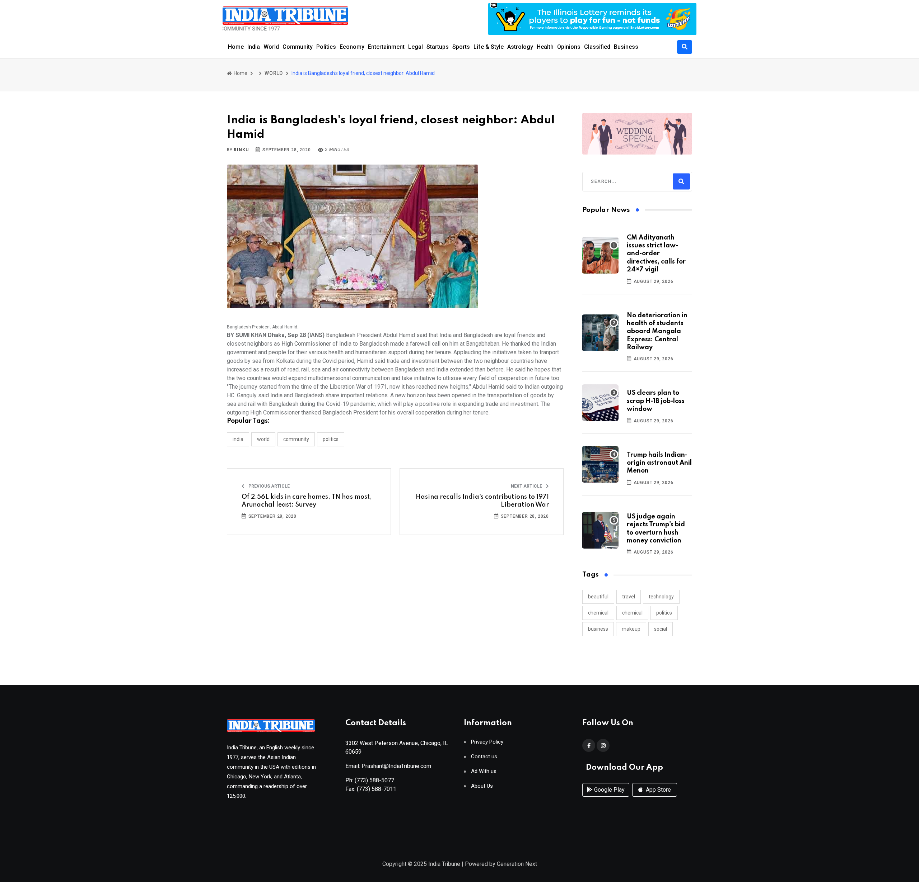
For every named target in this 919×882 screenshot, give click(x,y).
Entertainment (386, 46)
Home (236, 46)
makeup (631, 629)
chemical (598, 613)
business (598, 629)
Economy (352, 46)
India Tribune (444, 863)
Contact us (484, 756)
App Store (657, 789)
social (660, 629)
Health (545, 46)
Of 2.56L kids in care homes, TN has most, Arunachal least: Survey (307, 501)
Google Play (609, 789)
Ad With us (483, 771)
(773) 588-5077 (374, 780)
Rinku (241, 149)
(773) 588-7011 (376, 789)
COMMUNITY (296, 439)
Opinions (568, 46)
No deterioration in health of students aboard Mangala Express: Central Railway (657, 331)
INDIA (238, 439)
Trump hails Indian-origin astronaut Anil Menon (659, 463)
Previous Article (268, 486)
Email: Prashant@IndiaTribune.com (388, 766)
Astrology (520, 46)
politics (664, 613)
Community (298, 46)
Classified (597, 46)
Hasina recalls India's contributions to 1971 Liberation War (482, 501)
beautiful (598, 596)
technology (661, 596)
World (271, 46)
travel (628, 596)
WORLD (274, 73)
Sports (461, 46)
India (253, 46)
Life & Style (489, 46)
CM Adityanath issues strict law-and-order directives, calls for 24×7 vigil (656, 253)
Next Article (527, 486)
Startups (437, 46)
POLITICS (331, 439)
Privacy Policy (487, 742)
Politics (326, 46)
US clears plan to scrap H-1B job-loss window (656, 401)
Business (626, 46)
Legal (415, 46)
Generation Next (517, 863)
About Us (482, 786)
